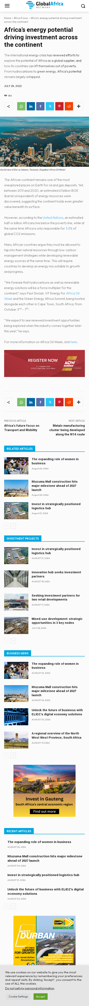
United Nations (53, 217)
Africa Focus (21, 18)
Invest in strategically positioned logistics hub (43, 875)
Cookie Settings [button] (18, 996)
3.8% (69, 228)
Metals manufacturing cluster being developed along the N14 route (67, 430)
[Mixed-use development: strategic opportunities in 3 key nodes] (16, 625)
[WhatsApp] (21, 106)
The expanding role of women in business (39, 842)
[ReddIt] (69, 106)
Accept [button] (40, 996)
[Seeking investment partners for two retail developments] (16, 602)
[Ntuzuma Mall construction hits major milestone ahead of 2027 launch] (16, 488)
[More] (78, 106)
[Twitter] (50, 106)
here (74, 342)
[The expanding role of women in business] (16, 465)
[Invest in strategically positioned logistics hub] (16, 510)
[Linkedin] (31, 106)
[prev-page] (6, 526)
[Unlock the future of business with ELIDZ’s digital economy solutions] (16, 716)
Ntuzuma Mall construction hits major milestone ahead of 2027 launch (55, 485)
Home (7, 18)
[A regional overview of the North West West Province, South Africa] (16, 740)
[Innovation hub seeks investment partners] (16, 578)
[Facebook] (40, 106)
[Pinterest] (59, 106)
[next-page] (13, 526)
